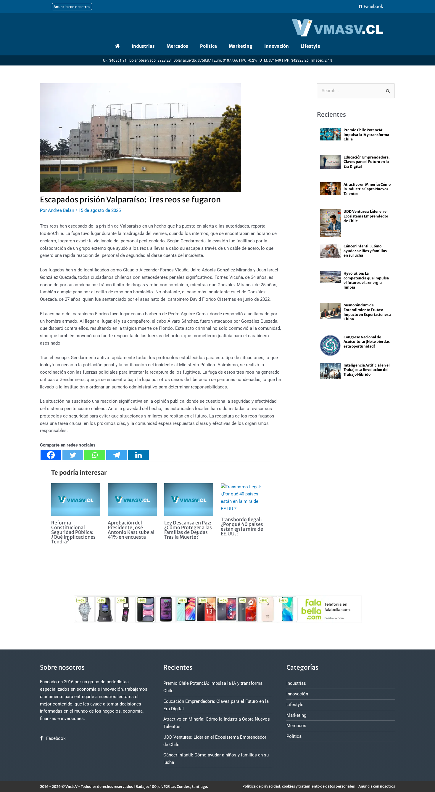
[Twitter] (72, 455)
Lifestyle (310, 46)
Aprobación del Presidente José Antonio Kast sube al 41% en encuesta (131, 530)
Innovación (276, 46)
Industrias (143, 46)
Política (208, 46)
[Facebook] (51, 455)
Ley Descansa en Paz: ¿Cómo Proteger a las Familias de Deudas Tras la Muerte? (188, 530)
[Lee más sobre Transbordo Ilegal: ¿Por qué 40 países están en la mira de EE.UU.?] (245, 497)
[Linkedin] (138, 455)
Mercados (177, 46)
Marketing (240, 46)
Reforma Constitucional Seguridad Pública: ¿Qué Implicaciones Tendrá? (73, 532)
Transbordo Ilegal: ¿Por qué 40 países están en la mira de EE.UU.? (242, 526)
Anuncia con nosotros (376, 786)
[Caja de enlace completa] (356, 138)
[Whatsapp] (94, 455)
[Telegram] (116, 455)
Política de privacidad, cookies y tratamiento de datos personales (298, 786)
